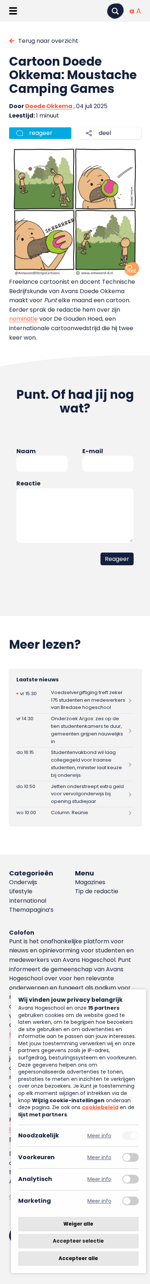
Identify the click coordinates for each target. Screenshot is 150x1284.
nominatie (23, 319)
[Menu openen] (13, 11)
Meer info (99, 1135)
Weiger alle (78, 1224)
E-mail (92, 451)
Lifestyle (20, 891)
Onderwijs (23, 882)
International (27, 901)
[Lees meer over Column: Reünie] (74, 812)
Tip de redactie (96, 891)
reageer (40, 133)
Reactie (28, 483)
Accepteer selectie (78, 1241)
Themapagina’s (31, 910)
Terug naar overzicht (48, 41)
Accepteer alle (78, 1258)
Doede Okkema (48, 106)
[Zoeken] (115, 11)
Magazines (90, 882)
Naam (26, 451)
